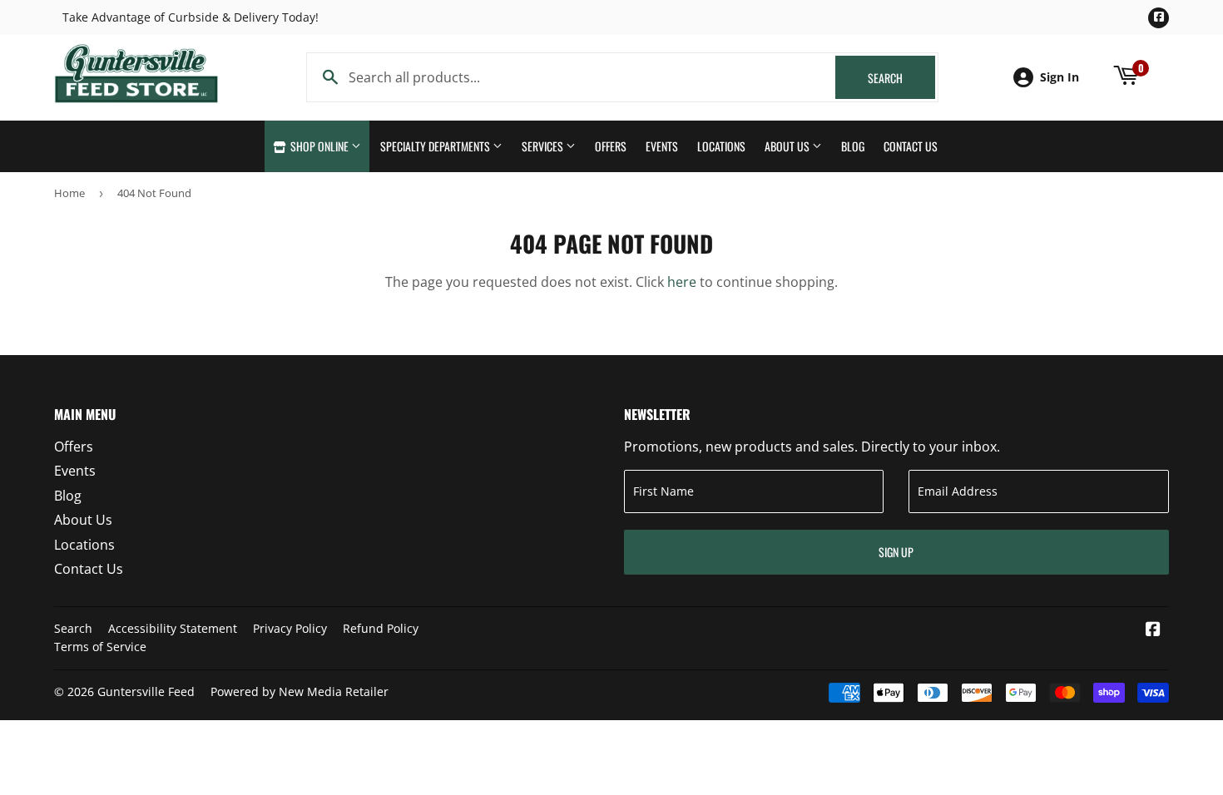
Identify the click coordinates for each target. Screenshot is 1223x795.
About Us (788, 146)
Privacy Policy (290, 628)
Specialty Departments (436, 146)
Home (69, 192)
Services (544, 146)
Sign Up (896, 551)
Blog (852, 146)
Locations (721, 146)
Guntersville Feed (146, 691)
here (681, 282)
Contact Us (911, 146)
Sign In (1059, 77)
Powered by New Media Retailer (299, 691)
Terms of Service (100, 646)
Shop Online (319, 146)
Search (901, 77)
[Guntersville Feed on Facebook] (1153, 630)
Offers (610, 146)
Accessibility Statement (172, 628)
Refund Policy (380, 628)
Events (662, 146)
